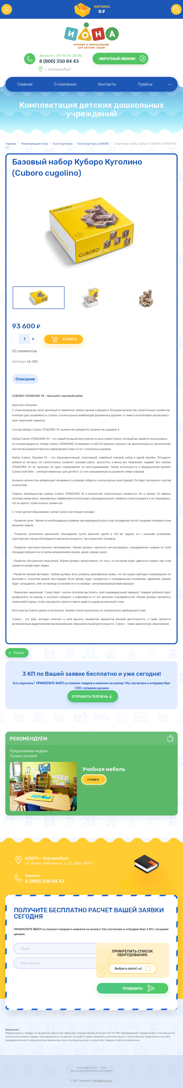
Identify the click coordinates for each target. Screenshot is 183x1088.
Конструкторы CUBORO (93, 144)
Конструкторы (63, 144)
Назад (18, 652)
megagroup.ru (102, 1080)
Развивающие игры (34, 144)
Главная (10, 144)
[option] (91, 231)
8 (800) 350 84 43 (59, 60)
